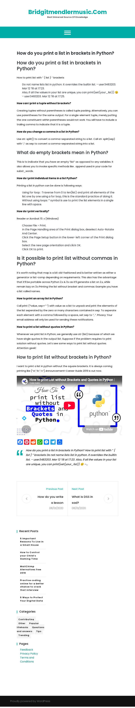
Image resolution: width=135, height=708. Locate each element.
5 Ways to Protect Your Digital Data (31, 599)
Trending (23, 635)
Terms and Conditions (27, 659)
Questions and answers (30, 629)
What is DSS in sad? (82, 500)
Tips (38, 631)
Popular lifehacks (28, 625)
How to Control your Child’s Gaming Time (30, 555)
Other (21, 623)
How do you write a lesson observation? (50, 500)
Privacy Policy (29, 653)
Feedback (26, 650)
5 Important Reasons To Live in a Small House (32, 542)
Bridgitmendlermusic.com (67, 12)
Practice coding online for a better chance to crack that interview (32, 585)
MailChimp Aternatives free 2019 (30, 569)
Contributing (26, 619)
